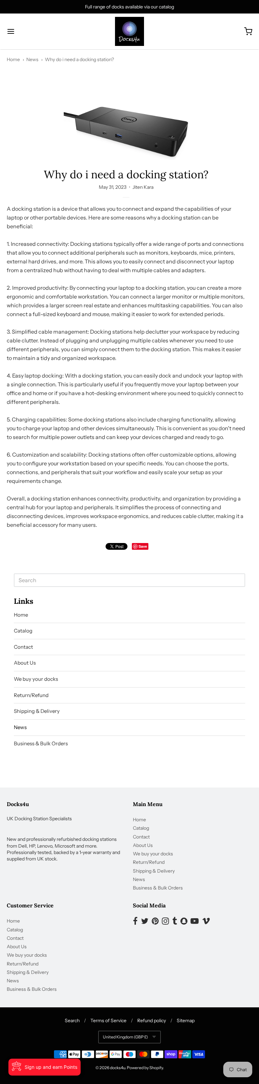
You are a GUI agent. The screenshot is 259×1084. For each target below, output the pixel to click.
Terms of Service (108, 1020)
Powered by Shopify (145, 1067)
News (32, 59)
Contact (23, 647)
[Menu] (31, 31)
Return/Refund (31, 695)
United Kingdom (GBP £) (125, 1036)
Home (13, 59)
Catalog (23, 630)
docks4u (117, 1067)
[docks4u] (129, 31)
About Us (25, 663)
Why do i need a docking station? (79, 59)
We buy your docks (36, 679)
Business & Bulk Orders (41, 743)
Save (143, 546)
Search (72, 1020)
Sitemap (186, 1020)
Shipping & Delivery (37, 711)
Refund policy (151, 1020)
